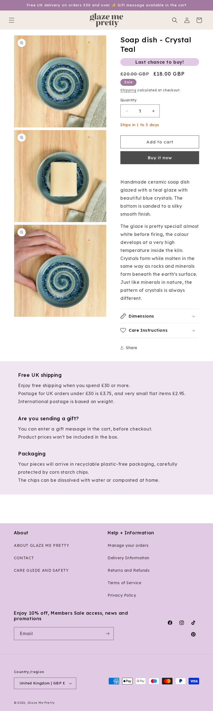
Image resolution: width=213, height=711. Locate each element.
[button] (12, 20)
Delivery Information (128, 557)
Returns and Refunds (128, 570)
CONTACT (24, 557)
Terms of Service (124, 582)
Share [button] (131, 347)
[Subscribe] (107, 633)
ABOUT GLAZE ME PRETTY (41, 545)
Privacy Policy (122, 595)
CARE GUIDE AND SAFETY (41, 570)
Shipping (128, 90)
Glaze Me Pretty (41, 703)
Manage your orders (128, 545)
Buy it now (160, 157)
